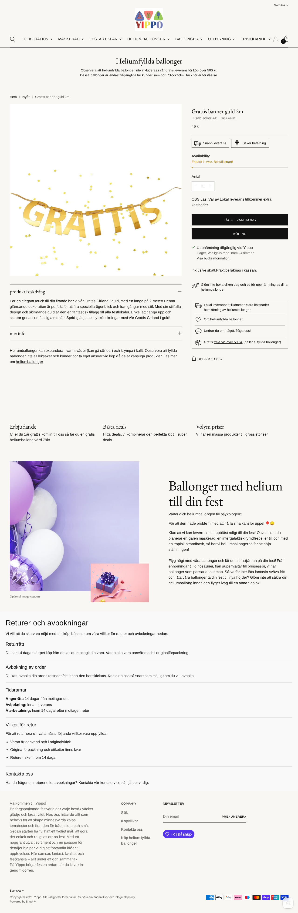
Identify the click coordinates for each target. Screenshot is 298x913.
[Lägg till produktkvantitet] (210, 186)
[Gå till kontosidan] (276, 39)
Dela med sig (210, 359)
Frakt (220, 270)
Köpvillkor (129, 821)
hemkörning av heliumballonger (227, 310)
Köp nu (240, 234)
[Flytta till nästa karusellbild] (284, 398)
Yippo (37, 897)
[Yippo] (149, 19)
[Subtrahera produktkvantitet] (196, 186)
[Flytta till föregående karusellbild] (274, 398)
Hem (13, 97)
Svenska (279, 5)
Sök (124, 813)
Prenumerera (234, 816)
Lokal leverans (232, 199)
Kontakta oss (132, 829)
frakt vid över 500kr (228, 342)
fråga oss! (243, 330)
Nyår (25, 97)
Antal (196, 176)
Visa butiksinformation (213, 258)
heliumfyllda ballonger (226, 319)
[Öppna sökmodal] (12, 39)
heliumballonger (29, 362)
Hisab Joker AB (204, 118)
